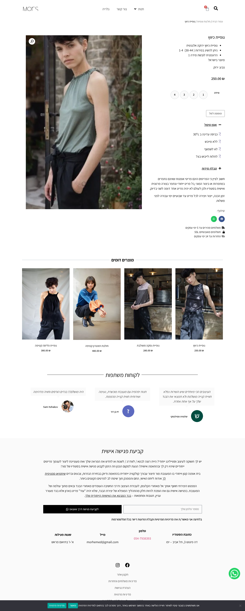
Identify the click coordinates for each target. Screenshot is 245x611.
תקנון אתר (122, 574)
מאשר (73, 605)
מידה (216, 93)
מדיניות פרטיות (122, 594)
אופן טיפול (210, 125)
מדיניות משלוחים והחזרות (122, 581)
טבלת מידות (209, 168)
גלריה (105, 9)
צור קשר (122, 9)
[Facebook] (127, 565)
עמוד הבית (217, 21)
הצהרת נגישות (122, 588)
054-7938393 (142, 538)
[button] (186, 125)
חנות (141, 9)
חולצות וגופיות (203, 21)
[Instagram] (117, 565)
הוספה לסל (215, 113)
